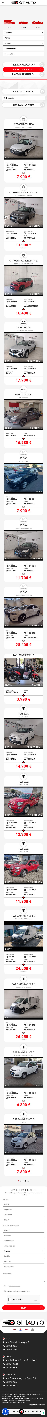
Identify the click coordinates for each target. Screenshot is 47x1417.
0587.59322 (11, 1382)
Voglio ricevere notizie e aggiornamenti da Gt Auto (17, 1291)
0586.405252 (12, 1364)
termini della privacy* (14, 1286)
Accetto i (12, 1286)
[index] (23, 2)
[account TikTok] (37, 1411)
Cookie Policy (25, 1400)
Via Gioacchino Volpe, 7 (17, 1342)
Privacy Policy (14, 1400)
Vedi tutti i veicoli (23, 91)
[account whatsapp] (17, 1411)
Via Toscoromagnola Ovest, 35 (21, 1378)
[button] (5, 1412)
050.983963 (11, 1346)
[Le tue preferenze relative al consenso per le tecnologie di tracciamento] (43, 1413)
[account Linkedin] (33, 1411)
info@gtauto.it (7, 1396)
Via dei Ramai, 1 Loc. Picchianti (21, 1360)
